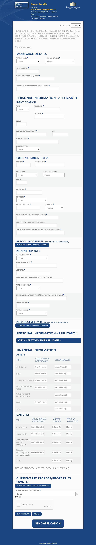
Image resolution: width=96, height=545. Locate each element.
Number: (20, 162)
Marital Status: (22, 146)
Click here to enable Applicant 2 (39, 340)
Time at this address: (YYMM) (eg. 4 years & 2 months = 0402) (39, 230)
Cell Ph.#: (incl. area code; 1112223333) (30, 222)
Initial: (18, 121)
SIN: (53, 131)
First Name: (39, 106)
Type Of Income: (23, 310)
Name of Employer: (24, 262)
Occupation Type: (23, 255)
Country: (50, 205)
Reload (37, 514)
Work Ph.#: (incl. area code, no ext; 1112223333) (34, 277)
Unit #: (18, 179)
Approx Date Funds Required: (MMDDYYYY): (33, 86)
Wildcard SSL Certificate (48, 543)
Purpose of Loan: (53, 58)
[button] (48, 537)
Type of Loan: (22, 58)
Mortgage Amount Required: (28, 76)
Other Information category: (28, 490)
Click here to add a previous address (32, 245)
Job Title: (20, 270)
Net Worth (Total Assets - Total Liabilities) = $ (42, 468)
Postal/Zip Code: (23, 205)
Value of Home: (22, 68)
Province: (20, 197)
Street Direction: (50, 172)
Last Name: (38, 114)
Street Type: (21, 172)
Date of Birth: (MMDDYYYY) (27, 131)
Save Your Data (23, 514)
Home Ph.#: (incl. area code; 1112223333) (31, 215)
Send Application (48, 523)
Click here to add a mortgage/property (33, 486)
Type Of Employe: (23, 285)
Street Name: (40, 162)
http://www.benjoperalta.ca (43, 10)
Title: (18, 106)
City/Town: (21, 189)
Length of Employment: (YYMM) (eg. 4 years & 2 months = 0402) (40, 295)
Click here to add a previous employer (32, 325)
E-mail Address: (22, 139)
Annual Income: (23, 303)
